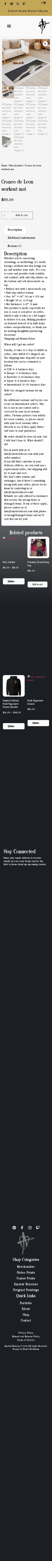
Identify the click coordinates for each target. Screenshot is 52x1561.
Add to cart (22, 215)
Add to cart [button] (37, 584)
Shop (26, 1315)
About (26, 1309)
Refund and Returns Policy (26, 1337)
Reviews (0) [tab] (15, 246)
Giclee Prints (26, 1272)
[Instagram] (18, 4)
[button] (9, 26)
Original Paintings (26, 1290)
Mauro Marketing (31, 1349)
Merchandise (16, 166)
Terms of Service (26, 1340)
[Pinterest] (11, 4)
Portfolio (26, 1303)
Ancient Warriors (26, 1284)
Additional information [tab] (21, 238)
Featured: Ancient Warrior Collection (28, 11)
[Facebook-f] (5, 4)
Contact (26, 1320)
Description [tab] (15, 229)
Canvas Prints (26, 1278)
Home (4, 166)
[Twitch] (24, 4)
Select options (11, 581)
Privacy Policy (26, 1333)
